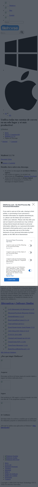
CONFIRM (11, 279)
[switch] (30, 246)
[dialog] (19, 243)
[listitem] (19, 240)
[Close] (34, 205)
